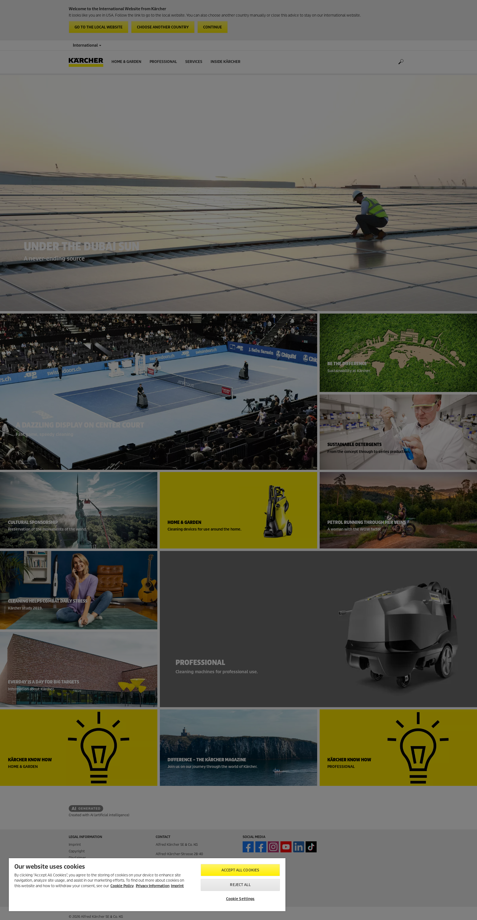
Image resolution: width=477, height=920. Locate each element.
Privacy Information (152, 886)
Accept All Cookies (240, 870)
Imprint (177, 886)
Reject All (240, 884)
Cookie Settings (240, 899)
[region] (147, 884)
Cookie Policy (122, 886)
